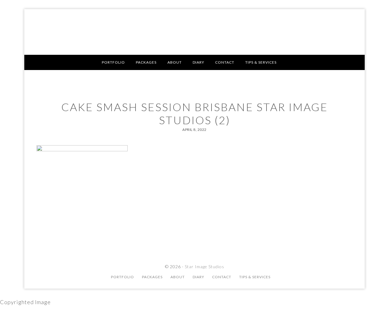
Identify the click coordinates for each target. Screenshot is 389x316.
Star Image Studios (194, 32)
